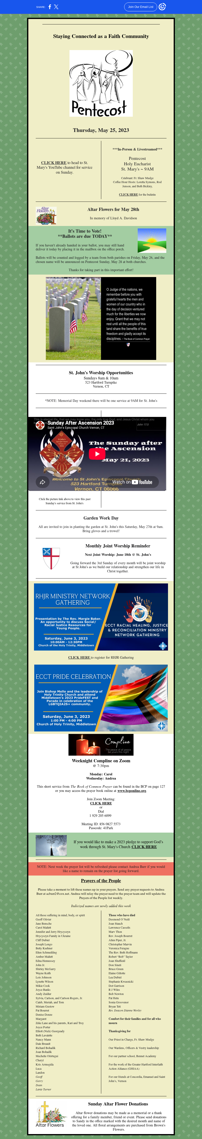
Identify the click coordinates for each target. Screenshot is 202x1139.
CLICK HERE (54, 162)
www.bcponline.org (132, 790)
